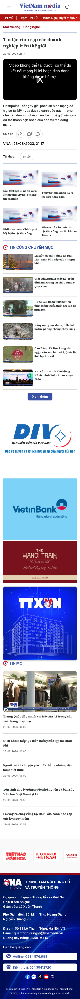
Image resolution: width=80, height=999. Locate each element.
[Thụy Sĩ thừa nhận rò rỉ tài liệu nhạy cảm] (59, 179)
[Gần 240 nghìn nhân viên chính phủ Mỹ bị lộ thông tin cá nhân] (20, 177)
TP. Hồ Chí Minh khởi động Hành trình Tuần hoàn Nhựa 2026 (53, 375)
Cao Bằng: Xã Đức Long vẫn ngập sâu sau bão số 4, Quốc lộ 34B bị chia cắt (55, 352)
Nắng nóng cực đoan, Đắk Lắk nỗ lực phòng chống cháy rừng (54, 327)
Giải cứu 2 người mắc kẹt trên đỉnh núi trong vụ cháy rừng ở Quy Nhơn (54, 282)
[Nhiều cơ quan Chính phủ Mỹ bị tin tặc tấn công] (20, 216)
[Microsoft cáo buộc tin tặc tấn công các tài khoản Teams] (59, 214)
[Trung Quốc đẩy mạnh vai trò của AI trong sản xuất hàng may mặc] (40, 691)
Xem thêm (40, 397)
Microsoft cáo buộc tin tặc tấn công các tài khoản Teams (59, 231)
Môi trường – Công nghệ (21, 27)
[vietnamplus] (46, 856)
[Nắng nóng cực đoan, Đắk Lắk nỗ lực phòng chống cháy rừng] (18, 331)
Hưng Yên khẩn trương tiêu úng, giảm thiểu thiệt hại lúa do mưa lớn (55, 306)
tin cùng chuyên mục (31, 247)
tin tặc (27, 156)
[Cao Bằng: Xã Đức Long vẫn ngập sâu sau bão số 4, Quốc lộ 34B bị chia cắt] (18, 354)
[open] (9, 7)
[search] (71, 7)
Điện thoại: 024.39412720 (32, 967)
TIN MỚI (8, 17)
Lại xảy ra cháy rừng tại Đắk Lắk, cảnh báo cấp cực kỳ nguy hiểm (54, 259)
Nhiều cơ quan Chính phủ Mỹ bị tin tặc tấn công (20, 231)
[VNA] (27, 978)
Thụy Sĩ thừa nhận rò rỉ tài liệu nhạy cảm (57, 195)
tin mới (16, 663)
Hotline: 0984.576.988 (30, 956)
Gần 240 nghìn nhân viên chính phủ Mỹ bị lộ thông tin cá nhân (20, 195)
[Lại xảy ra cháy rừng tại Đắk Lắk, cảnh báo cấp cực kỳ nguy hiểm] (18, 262)
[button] (38, 657)
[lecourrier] (16, 856)
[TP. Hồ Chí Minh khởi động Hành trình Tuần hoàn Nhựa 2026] (18, 377)
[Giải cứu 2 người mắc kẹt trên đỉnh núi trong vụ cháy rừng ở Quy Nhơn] (18, 285)
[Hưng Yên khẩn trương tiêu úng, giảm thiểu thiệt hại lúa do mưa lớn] (18, 308)
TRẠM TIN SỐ (28, 17)
